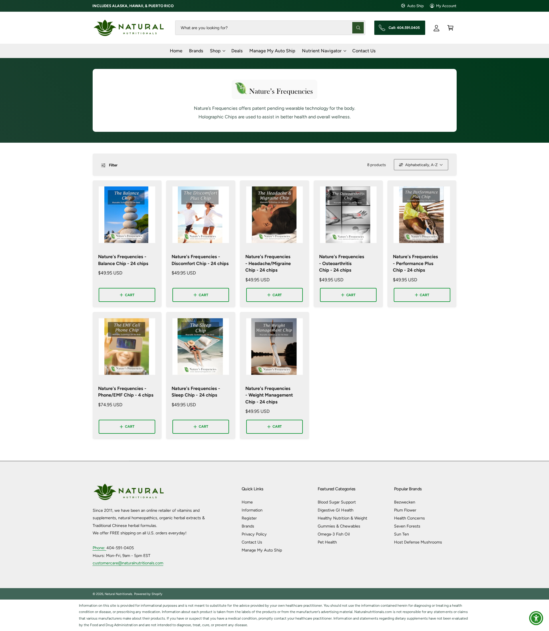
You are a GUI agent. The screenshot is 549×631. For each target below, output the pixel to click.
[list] (274, 615)
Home (247, 502)
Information (252, 510)
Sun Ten (401, 534)
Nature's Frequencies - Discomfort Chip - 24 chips (200, 260)
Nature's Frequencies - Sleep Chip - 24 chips (196, 392)
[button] (450, 28)
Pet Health (327, 542)
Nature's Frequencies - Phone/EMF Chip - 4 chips (126, 392)
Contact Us (252, 542)
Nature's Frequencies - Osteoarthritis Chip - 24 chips (341, 263)
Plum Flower (405, 510)
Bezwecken (404, 502)
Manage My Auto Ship (262, 550)
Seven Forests (407, 526)
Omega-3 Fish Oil (333, 534)
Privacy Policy (254, 534)
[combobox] (270, 28)
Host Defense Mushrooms (418, 542)
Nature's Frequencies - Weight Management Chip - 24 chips (269, 395)
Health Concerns (409, 518)
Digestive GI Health (335, 510)
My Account (446, 5)
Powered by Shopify (148, 594)
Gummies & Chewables (339, 526)
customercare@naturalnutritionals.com (128, 563)
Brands (248, 526)
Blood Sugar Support (336, 502)
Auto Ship (415, 5)
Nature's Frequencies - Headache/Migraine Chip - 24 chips (268, 263)
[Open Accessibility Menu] (536, 618)
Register (249, 518)
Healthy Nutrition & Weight (342, 518)
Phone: (99, 547)
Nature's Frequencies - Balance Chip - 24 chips (123, 260)
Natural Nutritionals (118, 594)
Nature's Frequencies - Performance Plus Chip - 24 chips (415, 263)
